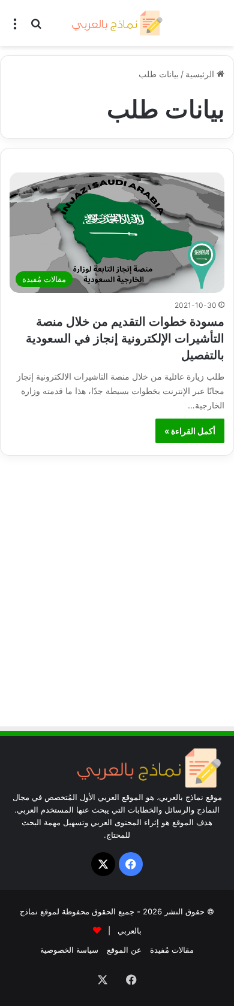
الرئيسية (201, 74)
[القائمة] (15, 27)
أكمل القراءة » (189, 431)
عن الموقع (124, 950)
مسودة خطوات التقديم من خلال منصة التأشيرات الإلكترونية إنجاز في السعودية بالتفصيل (125, 338)
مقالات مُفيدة (172, 950)
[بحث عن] (36, 27)
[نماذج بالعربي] (117, 23)
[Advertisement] (117, 596)
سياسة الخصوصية (69, 950)
